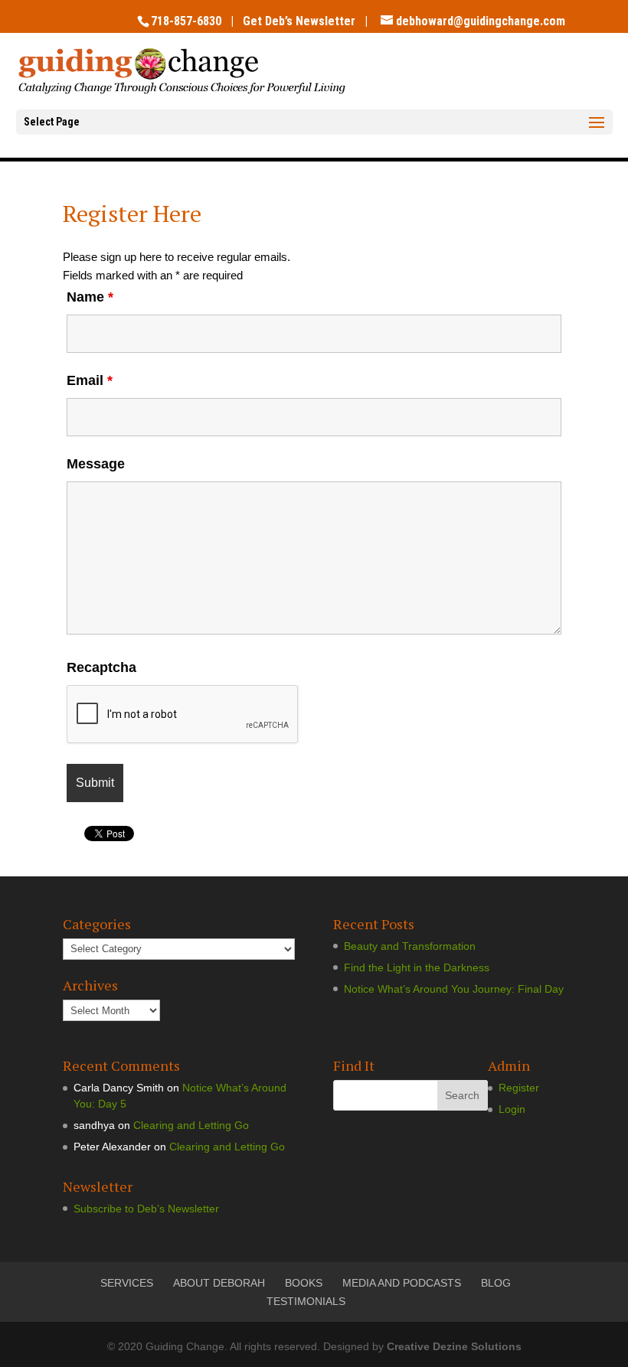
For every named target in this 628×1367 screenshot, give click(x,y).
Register (519, 1088)
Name (90, 297)
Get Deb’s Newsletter (299, 21)
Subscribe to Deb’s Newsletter (146, 1208)
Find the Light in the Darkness (416, 967)
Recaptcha (101, 667)
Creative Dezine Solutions (454, 1346)
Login (512, 1109)
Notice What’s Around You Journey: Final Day (454, 989)
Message (96, 463)
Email (90, 380)
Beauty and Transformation (410, 946)
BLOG (496, 1283)
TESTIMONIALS (306, 1301)
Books (303, 1283)
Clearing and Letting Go (191, 1125)
